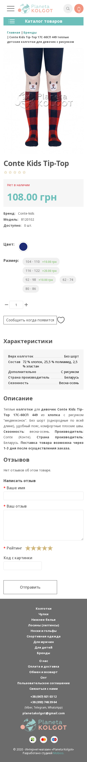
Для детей (43, 647)
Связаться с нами (43, 689)
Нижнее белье (43, 620)
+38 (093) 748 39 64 (43, 702)
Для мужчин (43, 642)
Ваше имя (15, 487)
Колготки (44, 608)
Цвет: (8, 244)
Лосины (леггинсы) (43, 625)
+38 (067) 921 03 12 (43, 696)
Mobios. (58, 753)
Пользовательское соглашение (43, 683)
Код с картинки (17, 557)
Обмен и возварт (43, 672)
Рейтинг (14, 548)
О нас (43, 661)
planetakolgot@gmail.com (44, 713)
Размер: (11, 260)
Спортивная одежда (44, 636)
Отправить (30, 587)
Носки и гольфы (44, 631)
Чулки (43, 614)
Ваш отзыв (16, 506)
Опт (43, 677)
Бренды (43, 653)
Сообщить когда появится (30, 320)
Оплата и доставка (43, 666)
